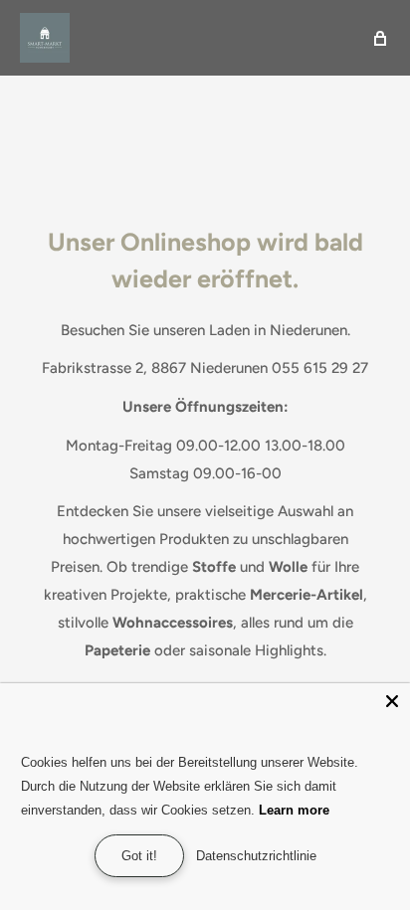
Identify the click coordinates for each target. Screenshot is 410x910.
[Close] (392, 701)
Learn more (294, 810)
